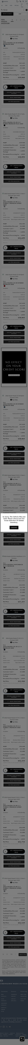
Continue (14, 527)
